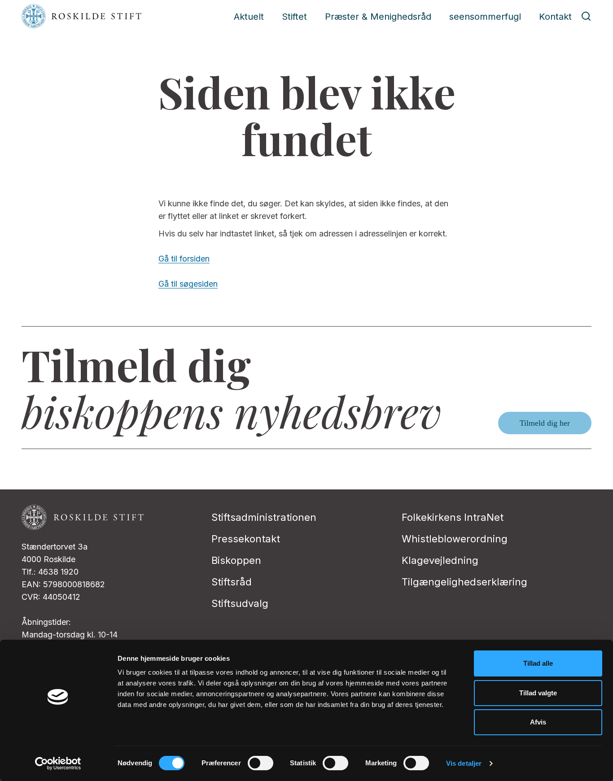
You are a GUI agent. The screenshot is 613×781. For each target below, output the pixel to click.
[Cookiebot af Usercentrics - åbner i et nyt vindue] (58, 763)
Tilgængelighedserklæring (464, 581)
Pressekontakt (245, 538)
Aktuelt (249, 16)
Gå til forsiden (184, 258)
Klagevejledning (440, 560)
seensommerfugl (485, 16)
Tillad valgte (538, 693)
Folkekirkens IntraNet (453, 517)
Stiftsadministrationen (263, 517)
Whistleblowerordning (455, 538)
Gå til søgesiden (188, 283)
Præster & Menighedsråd (378, 16)
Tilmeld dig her (545, 423)
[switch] (260, 763)
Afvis (538, 722)
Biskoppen (236, 560)
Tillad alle (538, 663)
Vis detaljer (464, 763)
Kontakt (555, 16)
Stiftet (294, 16)
